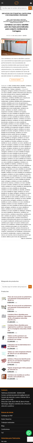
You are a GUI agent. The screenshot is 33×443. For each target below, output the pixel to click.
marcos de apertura (18, 235)
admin (25, 35)
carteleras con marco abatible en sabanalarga (13, 188)
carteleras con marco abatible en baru (18, 123)
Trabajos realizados (16, 22)
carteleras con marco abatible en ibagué (18, 151)
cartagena (4, 91)
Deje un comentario (26, 238)
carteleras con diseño (11, 110)
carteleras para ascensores (21, 221)
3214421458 (12, 393)
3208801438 (21, 393)
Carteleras (9, 20)
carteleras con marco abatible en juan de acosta (14, 153)
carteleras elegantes (22, 215)
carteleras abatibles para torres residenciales (13, 104)
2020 (8, 19)
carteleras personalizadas (8, 228)
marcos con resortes (7, 235)
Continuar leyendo (16, 79)
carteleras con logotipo (19, 111)
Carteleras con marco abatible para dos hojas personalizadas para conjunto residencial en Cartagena (16, 28)
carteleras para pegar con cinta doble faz (16, 226)
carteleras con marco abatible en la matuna (19, 158)
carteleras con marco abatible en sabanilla (12, 189)
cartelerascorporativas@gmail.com (18, 395)
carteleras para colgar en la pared (10, 222)
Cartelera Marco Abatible (18, 19)
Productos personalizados (21, 21)
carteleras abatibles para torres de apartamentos (14, 103)
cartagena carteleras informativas (16, 91)
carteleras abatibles (6, 96)
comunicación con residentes (15, 231)
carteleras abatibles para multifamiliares (19, 101)
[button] (2, 3)
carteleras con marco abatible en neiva (11, 176)
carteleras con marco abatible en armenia (12, 117)
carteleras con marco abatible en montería (18, 174)
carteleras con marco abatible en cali (11, 136)
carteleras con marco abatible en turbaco (16, 209)
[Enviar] (30, 8)
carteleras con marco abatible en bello (11, 125)
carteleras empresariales (8, 217)
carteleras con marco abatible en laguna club (13, 160)
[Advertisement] (16, 261)
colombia (9, 229)
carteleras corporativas (16, 214)
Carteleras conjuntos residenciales (10, 87)
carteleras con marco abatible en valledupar (13, 210)
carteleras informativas (21, 217)
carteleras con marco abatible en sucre (16, 203)
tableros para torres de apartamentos (17, 236)
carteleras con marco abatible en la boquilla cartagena (16, 155)
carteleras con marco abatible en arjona (18, 115)
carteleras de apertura (10, 215)
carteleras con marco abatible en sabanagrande (18, 186)
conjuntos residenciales (22, 233)
